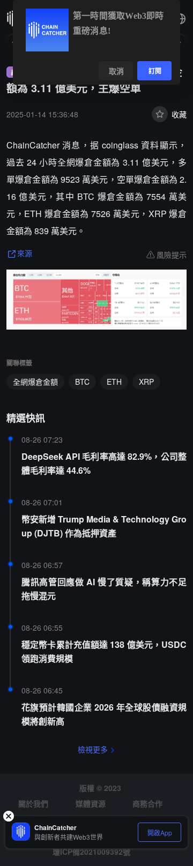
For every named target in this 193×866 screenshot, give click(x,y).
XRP (146, 381)
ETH (114, 381)
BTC (82, 381)
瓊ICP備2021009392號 (91, 851)
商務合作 (147, 803)
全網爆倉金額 (35, 381)
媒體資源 (91, 803)
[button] (180, 18)
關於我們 (33, 803)
